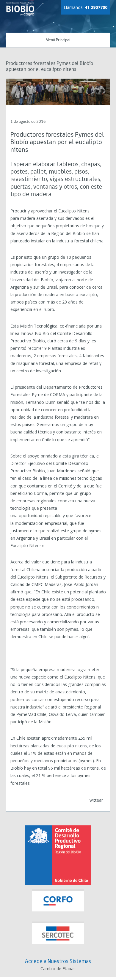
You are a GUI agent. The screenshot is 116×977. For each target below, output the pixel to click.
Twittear (95, 800)
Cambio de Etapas (58, 968)
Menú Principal (58, 40)
